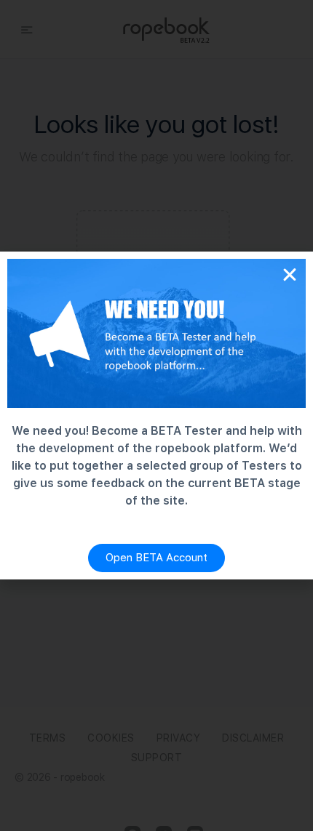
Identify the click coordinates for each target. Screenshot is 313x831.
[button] (289, 275)
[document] (156, 415)
